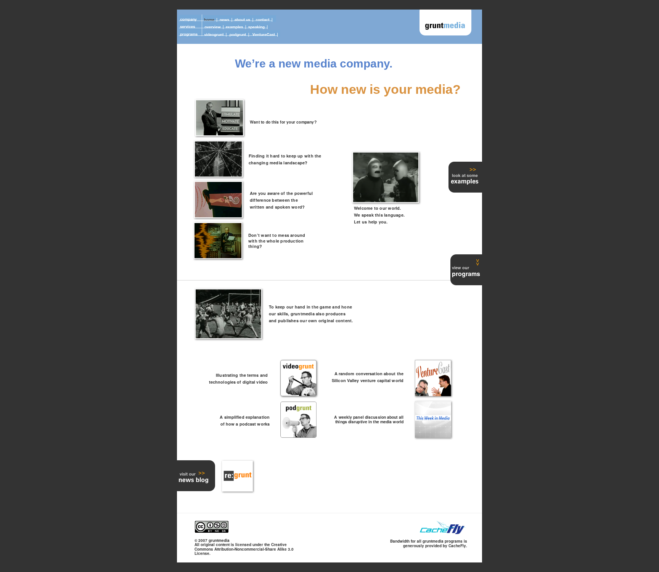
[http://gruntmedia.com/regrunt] (237, 489)
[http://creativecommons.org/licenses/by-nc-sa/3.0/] (211, 530)
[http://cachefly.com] (443, 533)
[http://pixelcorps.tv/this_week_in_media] (433, 435)
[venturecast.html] (433, 394)
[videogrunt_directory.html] (298, 394)
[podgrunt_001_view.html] (298, 435)
